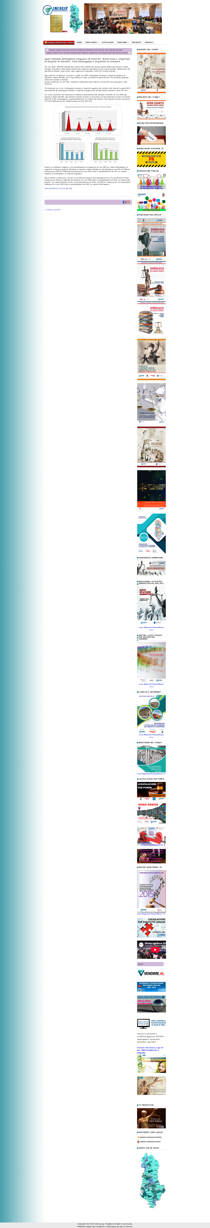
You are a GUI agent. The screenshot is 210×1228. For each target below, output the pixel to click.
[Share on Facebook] (124, 202)
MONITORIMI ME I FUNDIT (150, 743)
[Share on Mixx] (127, 202)
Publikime (122, 42)
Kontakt (149, 42)
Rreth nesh (91, 42)
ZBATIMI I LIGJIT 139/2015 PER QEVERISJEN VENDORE (150, 637)
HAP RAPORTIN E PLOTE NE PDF (58, 189)
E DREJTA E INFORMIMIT (150, 692)
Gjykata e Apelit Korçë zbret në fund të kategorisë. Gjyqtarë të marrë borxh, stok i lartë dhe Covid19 (86, 50)
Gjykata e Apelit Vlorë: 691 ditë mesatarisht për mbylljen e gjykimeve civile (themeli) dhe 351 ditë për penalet (87, 53)
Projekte (136, 42)
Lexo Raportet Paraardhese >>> (151, 774)
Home (79, 42)
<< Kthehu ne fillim (52, 210)
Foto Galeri (107, 42)
